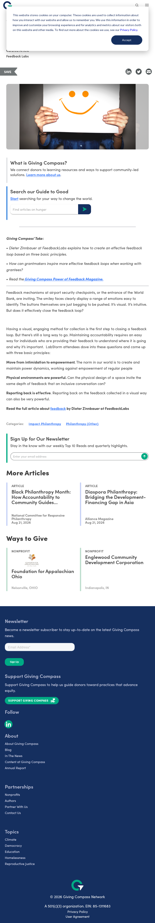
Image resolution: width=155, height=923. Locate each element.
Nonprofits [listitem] (12, 794)
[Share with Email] (149, 72)
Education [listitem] (12, 851)
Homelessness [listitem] (15, 857)
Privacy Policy (77, 911)
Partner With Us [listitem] (16, 807)
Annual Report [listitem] (15, 768)
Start (14, 198)
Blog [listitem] (8, 749)
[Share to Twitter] (139, 72)
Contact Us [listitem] (13, 813)
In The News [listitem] (13, 756)
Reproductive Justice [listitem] (20, 864)
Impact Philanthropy (45, 423)
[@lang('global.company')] (7, 5)
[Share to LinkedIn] (129, 72)
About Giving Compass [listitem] (21, 743)
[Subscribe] (144, 456)
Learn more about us (43, 174)
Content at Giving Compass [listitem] (25, 762)
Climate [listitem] (10, 839)
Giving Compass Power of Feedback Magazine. (63, 278)
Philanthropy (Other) (82, 423)
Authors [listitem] (10, 800)
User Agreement (77, 916)
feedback (58, 408)
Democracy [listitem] (13, 845)
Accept (126, 40)
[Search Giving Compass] (137, 6)
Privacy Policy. (129, 30)
